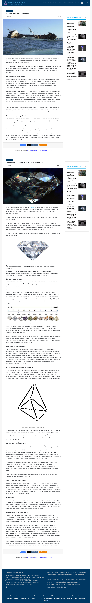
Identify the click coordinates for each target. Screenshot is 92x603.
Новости (43, 3)
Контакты (12, 596)
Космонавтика (62, 3)
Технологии (72, 3)
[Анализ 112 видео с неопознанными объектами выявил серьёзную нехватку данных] (82, 74)
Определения (81, 598)
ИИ (78, 3)
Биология (57, 598)
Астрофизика (78, 596)
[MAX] (48, 600)
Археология (49, 598)
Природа (69, 598)
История (63, 598)
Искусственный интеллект (28, 598)
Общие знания (9, 11)
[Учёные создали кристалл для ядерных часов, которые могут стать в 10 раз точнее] (82, 48)
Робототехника (46, 596)
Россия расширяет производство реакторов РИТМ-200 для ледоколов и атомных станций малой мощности (71, 26)
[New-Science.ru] (14, 2)
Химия (75, 598)
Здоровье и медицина (13, 598)
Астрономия (52, 3)
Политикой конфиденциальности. (56, 587)
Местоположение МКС (67, 596)
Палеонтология (41, 598)
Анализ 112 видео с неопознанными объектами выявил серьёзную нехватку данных (72, 75)
